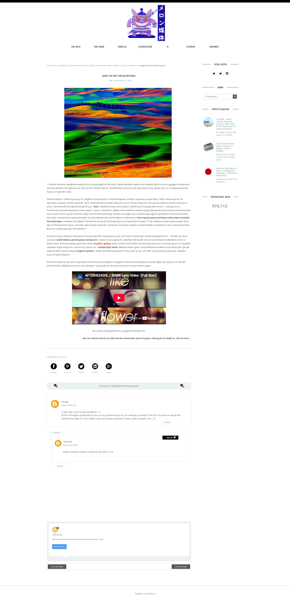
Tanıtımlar (99, 46)
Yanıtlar (56, 432)
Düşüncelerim (145, 46)
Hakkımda (214, 46)
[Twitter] (214, 73)
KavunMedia (149, 593)
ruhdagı (64, 401)
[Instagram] (227, 73)
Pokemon (190, 46)
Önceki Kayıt (181, 566)
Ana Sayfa (75, 46)
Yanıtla (167, 422)
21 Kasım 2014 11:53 (68, 405)
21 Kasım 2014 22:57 (70, 445)
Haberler (122, 46)
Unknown (67, 441)
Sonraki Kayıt (57, 566)
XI (168, 46)
